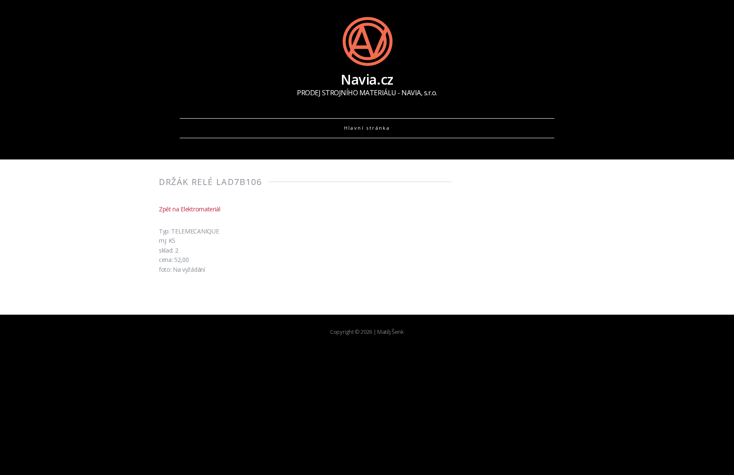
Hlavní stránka (367, 128)
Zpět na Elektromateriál (189, 209)
